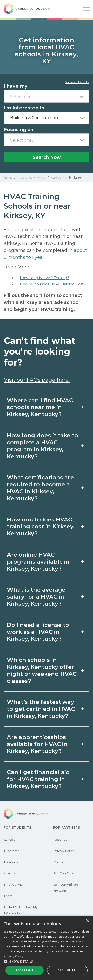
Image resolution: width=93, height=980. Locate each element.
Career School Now (31, 8)
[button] (46, 961)
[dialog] (46, 948)
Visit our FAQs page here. (37, 380)
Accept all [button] (24, 970)
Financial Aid (13, 884)
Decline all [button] (67, 970)
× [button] (87, 921)
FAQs (8, 896)
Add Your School (65, 873)
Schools (9, 839)
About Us (60, 839)
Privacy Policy (64, 851)
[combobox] (46, 96)
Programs (11, 851)
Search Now (47, 157)
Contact (59, 862)
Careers (9, 873)
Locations (11, 862)
